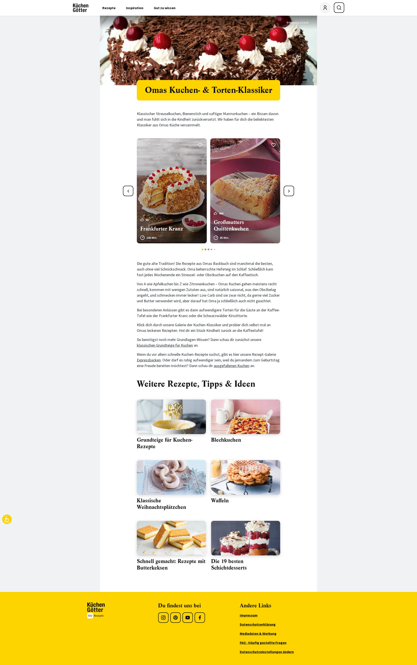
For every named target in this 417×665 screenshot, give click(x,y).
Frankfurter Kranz (161, 228)
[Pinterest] (175, 617)
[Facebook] (200, 617)
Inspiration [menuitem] (134, 8)
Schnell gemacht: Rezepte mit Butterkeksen (171, 564)
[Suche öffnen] (339, 7)
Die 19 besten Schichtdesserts (229, 564)
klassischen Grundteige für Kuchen (165, 345)
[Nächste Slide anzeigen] (289, 191)
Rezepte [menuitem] (109, 8)
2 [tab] (205, 249)
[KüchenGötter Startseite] (81, 8)
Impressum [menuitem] (249, 615)
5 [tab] (214, 249)
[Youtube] (187, 617)
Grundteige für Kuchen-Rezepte (164, 443)
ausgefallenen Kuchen (231, 365)
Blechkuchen (226, 439)
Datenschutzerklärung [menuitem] (258, 624)
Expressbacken (149, 360)
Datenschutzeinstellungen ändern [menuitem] (267, 652)
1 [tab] (202, 249)
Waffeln (220, 500)
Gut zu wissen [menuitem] (164, 8)
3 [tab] (208, 249)
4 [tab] (211, 249)
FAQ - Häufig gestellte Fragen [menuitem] (263, 642)
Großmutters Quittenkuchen (231, 225)
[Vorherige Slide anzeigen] (128, 191)
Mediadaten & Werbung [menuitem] (258, 633)
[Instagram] (163, 617)
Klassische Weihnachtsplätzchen (161, 504)
